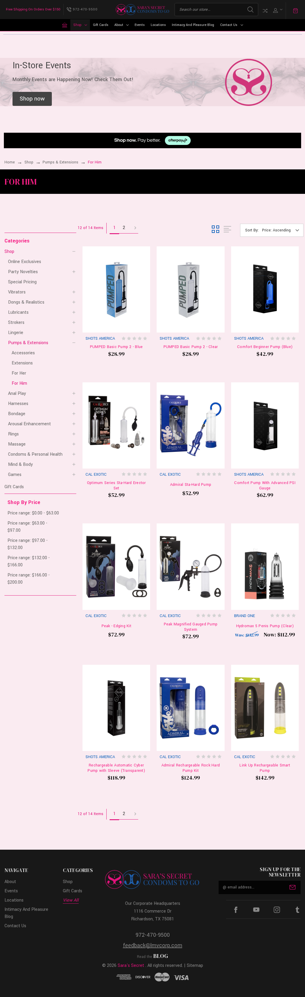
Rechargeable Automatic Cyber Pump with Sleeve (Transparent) (116, 768)
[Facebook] (236, 910)
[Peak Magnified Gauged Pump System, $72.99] (190, 566)
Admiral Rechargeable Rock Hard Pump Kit (190, 768)
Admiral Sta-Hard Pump (190, 484)
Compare (265, 10)
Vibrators (17, 292)
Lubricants (18, 312)
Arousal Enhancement (29, 424)
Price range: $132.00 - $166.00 (28, 561)
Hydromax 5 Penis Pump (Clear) (265, 626)
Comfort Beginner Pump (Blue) (264, 347)
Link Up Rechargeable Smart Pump (264, 768)
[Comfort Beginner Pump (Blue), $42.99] (265, 289)
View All (71, 900)
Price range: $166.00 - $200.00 (28, 578)
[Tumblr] (297, 910)
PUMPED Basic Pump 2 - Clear (191, 347)
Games (14, 475)
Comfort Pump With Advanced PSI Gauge (264, 485)
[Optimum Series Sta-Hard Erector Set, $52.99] (116, 425)
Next (133, 228)
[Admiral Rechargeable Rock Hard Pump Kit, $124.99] (190, 708)
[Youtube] (256, 910)
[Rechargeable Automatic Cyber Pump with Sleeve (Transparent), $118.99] (116, 708)
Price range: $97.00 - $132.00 (27, 544)
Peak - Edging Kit (116, 626)
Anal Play (17, 393)
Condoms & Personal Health (35, 454)
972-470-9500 (153, 935)
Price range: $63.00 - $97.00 (27, 527)
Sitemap (195, 965)
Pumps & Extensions (28, 343)
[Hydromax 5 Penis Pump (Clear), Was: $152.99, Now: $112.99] (265, 566)
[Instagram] (277, 910)
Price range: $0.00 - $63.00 (33, 513)
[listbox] (282, 230)
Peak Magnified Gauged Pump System (191, 627)
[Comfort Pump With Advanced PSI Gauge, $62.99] (265, 425)
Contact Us (228, 25)
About (118, 25)
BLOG (160, 956)
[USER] (277, 10)
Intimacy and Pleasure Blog (193, 25)
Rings (13, 434)
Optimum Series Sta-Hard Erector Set (116, 485)
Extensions (22, 363)
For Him (19, 383)
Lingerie (15, 333)
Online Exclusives (24, 262)
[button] (32, 99)
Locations (158, 25)
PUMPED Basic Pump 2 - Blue (116, 347)
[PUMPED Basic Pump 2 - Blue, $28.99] (116, 289)
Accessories (23, 353)
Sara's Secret (131, 965)
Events (140, 25)
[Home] (64, 25)
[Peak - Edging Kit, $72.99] (116, 566)
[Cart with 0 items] (295, 10)
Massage (17, 444)
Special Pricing (22, 282)
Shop (77, 25)
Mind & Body (20, 464)
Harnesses (18, 404)
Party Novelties (23, 272)
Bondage (16, 414)
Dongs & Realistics (26, 302)
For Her (19, 373)
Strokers (16, 322)
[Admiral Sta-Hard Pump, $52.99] (190, 425)
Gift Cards (100, 25)
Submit (292, 887)
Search (250, 9)
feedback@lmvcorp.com (152, 945)
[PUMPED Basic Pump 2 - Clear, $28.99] (190, 289)
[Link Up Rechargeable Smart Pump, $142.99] (265, 708)
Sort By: (252, 230)
